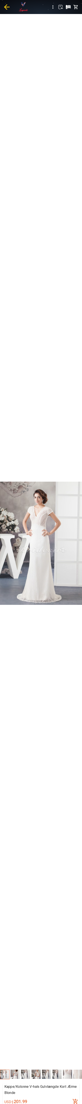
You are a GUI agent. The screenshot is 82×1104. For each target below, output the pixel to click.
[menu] (53, 7)
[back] (7, 7)
